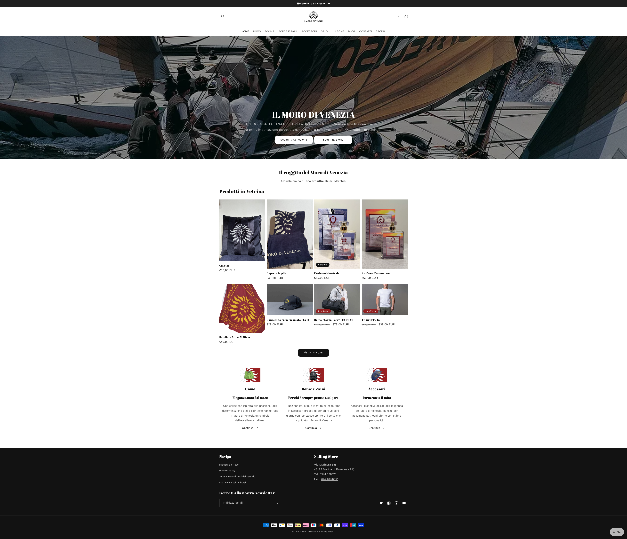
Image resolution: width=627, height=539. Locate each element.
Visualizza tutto (313, 352)
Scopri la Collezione (293, 139)
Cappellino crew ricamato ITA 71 (288, 319)
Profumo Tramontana (376, 273)
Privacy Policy (227, 470)
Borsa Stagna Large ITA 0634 (333, 319)
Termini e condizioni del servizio (237, 476)
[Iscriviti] (277, 503)
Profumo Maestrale (326, 273)
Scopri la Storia (333, 139)
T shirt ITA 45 (371, 319)
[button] (223, 16)
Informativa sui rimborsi (232, 482)
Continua (248, 427)
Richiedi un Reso (229, 464)
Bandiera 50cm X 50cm (234, 337)
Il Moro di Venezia (308, 531)
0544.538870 (328, 474)
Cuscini (224, 265)
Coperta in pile (276, 273)
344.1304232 (329, 479)
